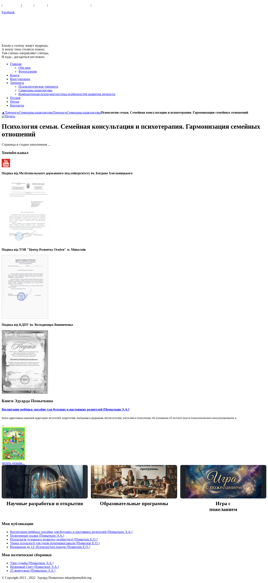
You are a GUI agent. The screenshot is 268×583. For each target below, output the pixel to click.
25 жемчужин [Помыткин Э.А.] (32, 570)
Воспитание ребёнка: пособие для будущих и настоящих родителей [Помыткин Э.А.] (65, 409)
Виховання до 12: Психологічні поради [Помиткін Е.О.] (50, 547)
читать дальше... (13, 463)
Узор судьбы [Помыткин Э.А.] (31, 563)
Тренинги (12, 112)
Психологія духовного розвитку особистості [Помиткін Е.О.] (53, 539)
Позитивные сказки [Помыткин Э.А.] (37, 535)
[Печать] (8, 116)
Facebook (8, 12)
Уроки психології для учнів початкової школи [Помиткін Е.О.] (54, 543)
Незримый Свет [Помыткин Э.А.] (34, 567)
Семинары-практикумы (36, 112)
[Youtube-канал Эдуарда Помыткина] (6, 166)
